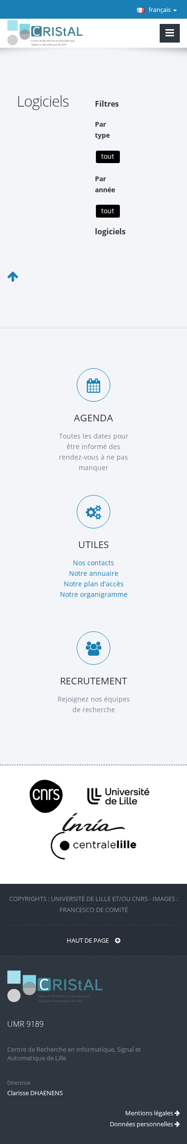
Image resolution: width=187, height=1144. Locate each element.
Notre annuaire (93, 573)
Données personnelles (142, 1124)
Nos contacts (93, 562)
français (159, 9)
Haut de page (88, 940)
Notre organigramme (94, 594)
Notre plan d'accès (94, 583)
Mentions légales (150, 1113)
